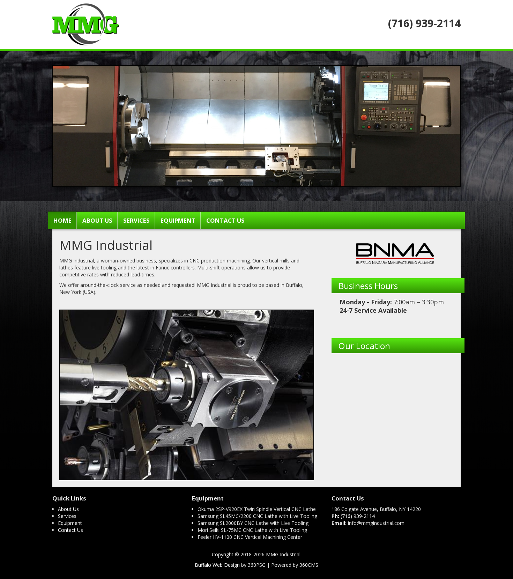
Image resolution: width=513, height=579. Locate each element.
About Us (97, 220)
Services (136, 220)
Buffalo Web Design (217, 565)
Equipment (178, 220)
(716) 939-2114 (358, 516)
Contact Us (225, 220)
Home (62, 220)
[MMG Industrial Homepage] (85, 22)
